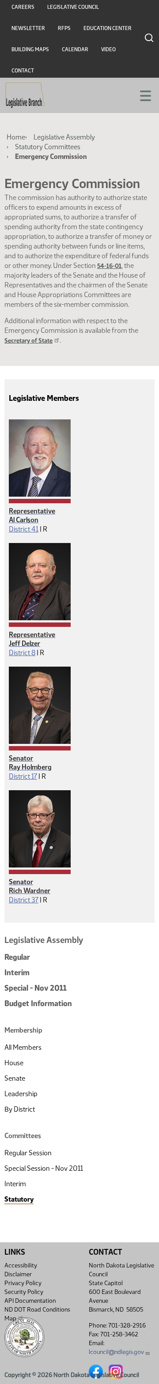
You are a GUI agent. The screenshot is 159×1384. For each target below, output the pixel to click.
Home (16, 137)
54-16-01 (109, 266)
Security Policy (23, 1292)
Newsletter (28, 28)
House (13, 1063)
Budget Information (38, 1003)
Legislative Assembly (64, 137)
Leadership (21, 1094)
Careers (22, 7)
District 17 (23, 776)
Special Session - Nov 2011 (43, 1168)
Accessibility (20, 1265)
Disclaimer (18, 1274)
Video (108, 49)
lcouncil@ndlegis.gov (116, 1352)
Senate (14, 1078)
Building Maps (30, 49)
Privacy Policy (23, 1283)
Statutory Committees (47, 147)
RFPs (64, 28)
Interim (17, 972)
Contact (22, 71)
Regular (17, 957)
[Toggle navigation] (141, 95)
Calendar (75, 49)
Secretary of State (28, 340)
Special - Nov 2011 (35, 988)
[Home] (25, 95)
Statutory (19, 1199)
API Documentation (30, 1301)
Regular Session (28, 1153)
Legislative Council (73, 7)
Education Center (107, 28)
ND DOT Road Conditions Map (37, 1314)
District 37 (23, 900)
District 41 (23, 529)
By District (19, 1109)
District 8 (22, 653)
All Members (23, 1047)
